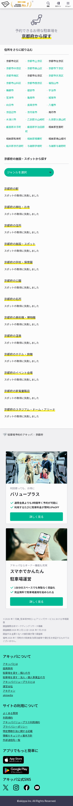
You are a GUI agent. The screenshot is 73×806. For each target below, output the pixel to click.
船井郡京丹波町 (15, 146)
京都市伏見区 (56, 75)
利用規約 (8, 717)
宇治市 (52, 90)
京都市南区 (12, 75)
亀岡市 (31, 97)
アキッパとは (10, 664)
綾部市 (31, 90)
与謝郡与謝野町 (57, 146)
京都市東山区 (34, 68)
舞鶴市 (10, 90)
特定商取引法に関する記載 (18, 731)
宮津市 (10, 97)
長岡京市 (32, 105)
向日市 (10, 105)
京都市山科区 (13, 83)
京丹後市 (32, 112)
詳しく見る (36, 516)
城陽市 (52, 97)
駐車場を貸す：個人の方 (16, 673)
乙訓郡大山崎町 (36, 119)
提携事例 (8, 668)
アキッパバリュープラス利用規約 (21, 722)
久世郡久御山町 (57, 119)
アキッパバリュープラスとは (19, 682)
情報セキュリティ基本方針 (17, 735)
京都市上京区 (34, 61)
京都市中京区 (13, 68)
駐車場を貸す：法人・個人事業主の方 (24, 677)
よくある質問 (10, 713)
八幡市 (52, 105)
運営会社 (8, 686)
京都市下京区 (56, 68)
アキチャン (9, 690)
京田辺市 (11, 112)
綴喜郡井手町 (13, 127)
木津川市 (11, 119)
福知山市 (53, 83)
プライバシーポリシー (15, 726)
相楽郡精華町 (34, 138)
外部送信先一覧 (11, 740)
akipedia (8, 695)
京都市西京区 (34, 83)
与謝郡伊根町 (34, 146)
